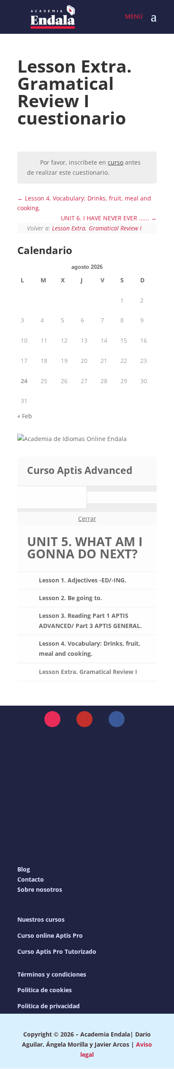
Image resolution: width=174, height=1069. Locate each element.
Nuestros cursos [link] (41, 919)
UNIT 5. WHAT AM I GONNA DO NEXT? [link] (85, 547)
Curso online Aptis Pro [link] (50, 935)
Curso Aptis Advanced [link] (80, 470)
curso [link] (115, 162)
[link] (53, 16)
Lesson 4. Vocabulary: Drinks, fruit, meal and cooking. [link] (89, 648)
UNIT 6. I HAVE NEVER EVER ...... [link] (106, 218)
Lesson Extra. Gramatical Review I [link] (96, 228)
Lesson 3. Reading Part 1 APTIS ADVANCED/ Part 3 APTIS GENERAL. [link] (90, 621)
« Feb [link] (24, 416)
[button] (154, 22)
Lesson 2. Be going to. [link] (70, 598)
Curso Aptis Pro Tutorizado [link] (56, 951)
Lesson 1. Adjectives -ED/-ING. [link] (82, 580)
